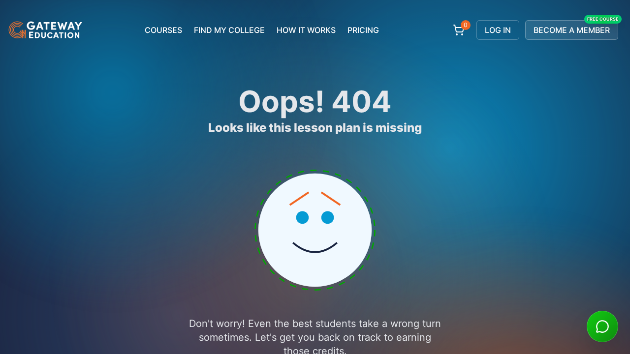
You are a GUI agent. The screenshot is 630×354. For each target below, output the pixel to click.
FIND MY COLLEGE (229, 30)
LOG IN (498, 30)
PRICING (363, 30)
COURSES (163, 30)
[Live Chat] (602, 326)
